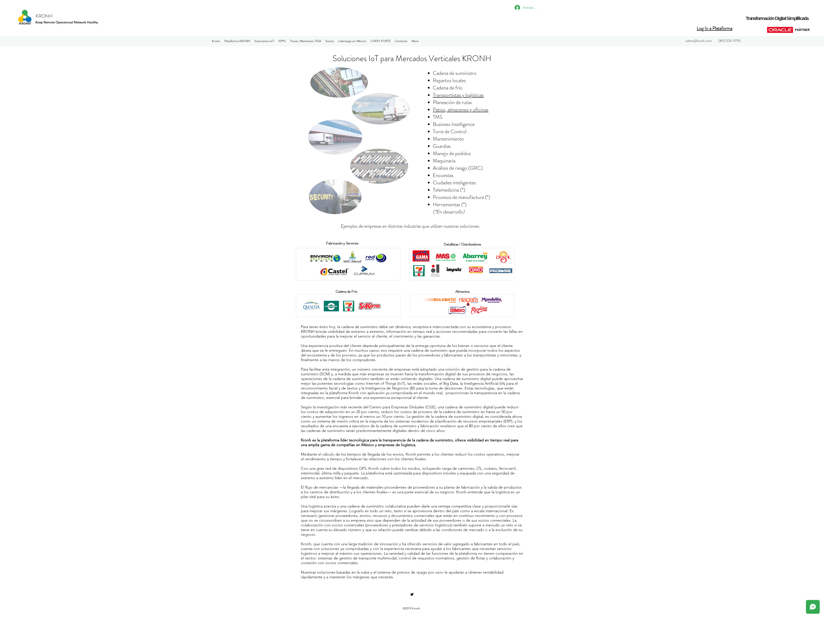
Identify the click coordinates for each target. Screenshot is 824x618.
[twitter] (412, 594)
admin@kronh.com (699, 40)
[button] (237, 41)
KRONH (44, 16)
